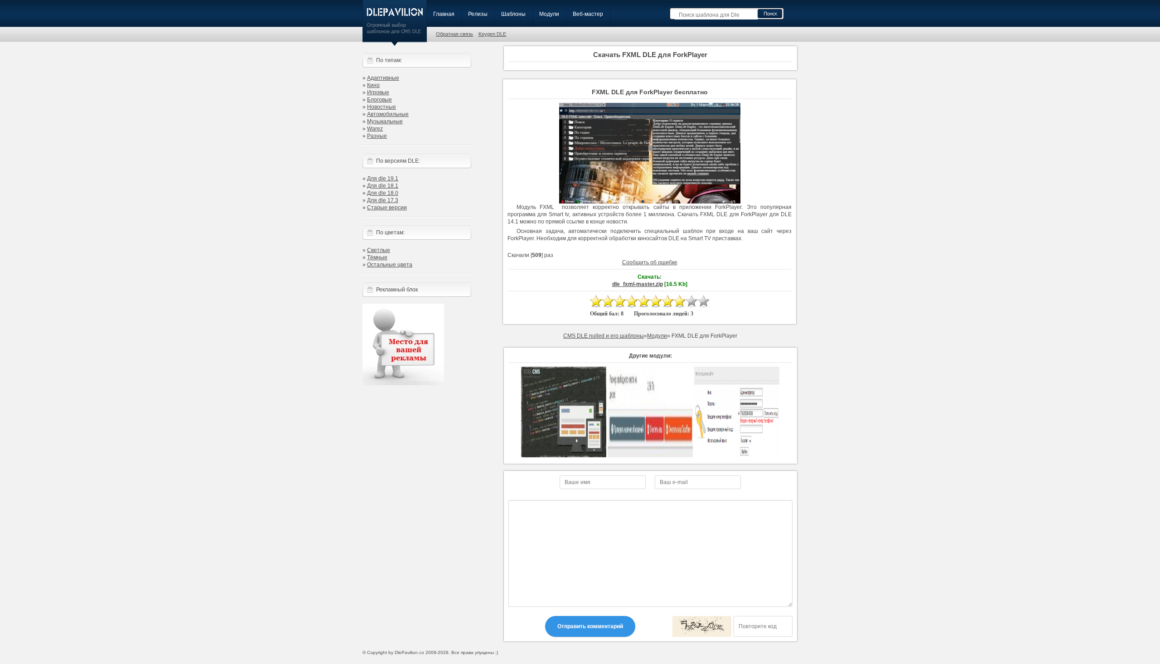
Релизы (478, 14)
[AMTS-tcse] (563, 455)
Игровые (378, 92)
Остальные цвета (389, 265)
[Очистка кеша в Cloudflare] (650, 455)
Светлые (378, 250)
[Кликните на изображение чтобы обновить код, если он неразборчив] (701, 626)
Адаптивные (383, 78)
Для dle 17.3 (382, 200)
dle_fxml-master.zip (637, 284)
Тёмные (377, 257)
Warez (375, 129)
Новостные (381, 107)
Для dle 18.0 (382, 193)
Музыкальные (385, 121)
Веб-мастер (588, 14)
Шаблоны (513, 14)
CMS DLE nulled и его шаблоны (603, 336)
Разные (377, 136)
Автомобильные (388, 114)
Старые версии (387, 207)
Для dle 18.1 (382, 186)
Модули (549, 14)
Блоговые (379, 100)
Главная (443, 14)
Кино (373, 85)
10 (703, 301)
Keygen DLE (492, 34)
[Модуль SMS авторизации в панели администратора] (736, 455)
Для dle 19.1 (382, 178)
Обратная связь (454, 34)
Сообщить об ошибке (649, 262)
